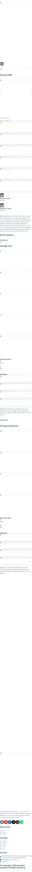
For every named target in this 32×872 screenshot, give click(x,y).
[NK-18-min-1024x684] (16, 440)
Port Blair (7, 118)
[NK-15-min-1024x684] (16, 261)
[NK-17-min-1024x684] (16, 303)
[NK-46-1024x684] (16, 462)
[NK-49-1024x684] (16, 483)
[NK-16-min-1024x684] (16, 282)
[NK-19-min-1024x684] (16, 324)
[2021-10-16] (16, 90)
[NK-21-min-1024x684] (16, 346)
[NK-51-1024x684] (16, 504)
